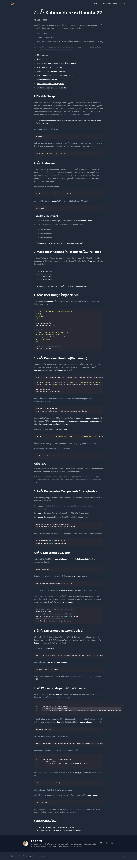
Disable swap (42, 55)
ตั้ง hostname (42, 59)
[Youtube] (101, 843)
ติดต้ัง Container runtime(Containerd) (52, 71)
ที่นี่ (37, 680)
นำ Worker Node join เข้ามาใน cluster (52, 88)
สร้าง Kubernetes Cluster (47, 80)
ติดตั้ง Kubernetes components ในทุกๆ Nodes (55, 76)
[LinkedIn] (107, 843)
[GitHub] (112, 843)
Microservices (106, 4)
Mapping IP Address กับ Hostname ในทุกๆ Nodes (56, 63)
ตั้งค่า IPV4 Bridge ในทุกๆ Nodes (49, 67)
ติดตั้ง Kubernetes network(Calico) (50, 84)
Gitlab (96, 4)
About (115, 4)
